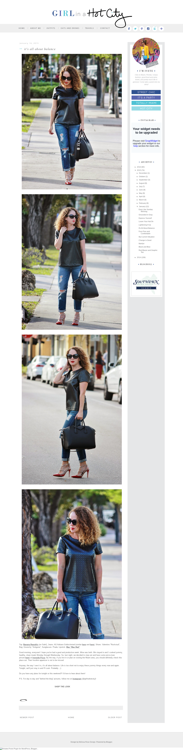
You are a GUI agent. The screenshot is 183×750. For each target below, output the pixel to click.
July (141, 187)
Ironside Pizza (38, 658)
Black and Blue (144, 247)
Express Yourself (145, 218)
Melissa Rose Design (87, 742)
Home (71, 717)
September (143, 180)
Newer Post (27, 717)
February (142, 203)
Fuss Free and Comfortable (144, 232)
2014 (139, 257)
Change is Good (145, 240)
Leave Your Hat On (146, 221)
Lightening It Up (145, 225)
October (142, 177)
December (143, 173)
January (142, 207)
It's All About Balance (147, 228)
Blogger (109, 742)
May (141, 193)
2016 (139, 167)
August (142, 183)
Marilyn (141, 244)
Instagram (77, 679)
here (84, 644)
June (141, 190)
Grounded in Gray (146, 215)
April (141, 197)
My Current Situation (147, 237)
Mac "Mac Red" (73, 647)
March (141, 200)
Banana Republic (30, 644)
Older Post (115, 717)
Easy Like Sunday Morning (146, 210)
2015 (139, 170)
